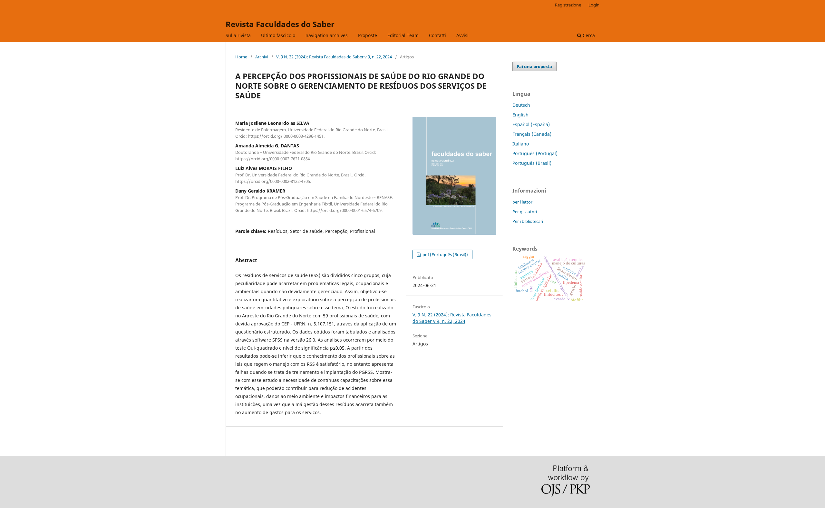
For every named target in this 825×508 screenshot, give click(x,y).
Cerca (588, 35)
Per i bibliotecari (527, 221)
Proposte (367, 35)
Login (593, 5)
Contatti (437, 35)
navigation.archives (327, 35)
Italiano (520, 144)
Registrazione (568, 5)
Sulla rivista (238, 35)
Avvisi (462, 35)
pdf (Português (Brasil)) (445, 254)
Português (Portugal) (535, 153)
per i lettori (522, 202)
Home (241, 57)
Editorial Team (403, 35)
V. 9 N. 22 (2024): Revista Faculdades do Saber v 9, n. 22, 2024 (334, 57)
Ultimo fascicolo (278, 35)
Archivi (261, 57)
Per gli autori (524, 211)
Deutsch (521, 105)
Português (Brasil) (531, 163)
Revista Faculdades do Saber (280, 24)
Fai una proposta (534, 66)
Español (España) (531, 124)
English (520, 115)
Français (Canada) (531, 134)
